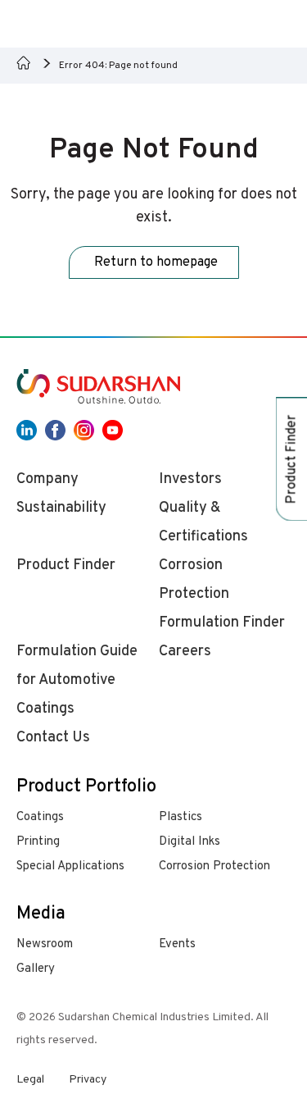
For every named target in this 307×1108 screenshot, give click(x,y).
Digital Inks (189, 842)
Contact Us (53, 737)
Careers (185, 651)
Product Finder (65, 565)
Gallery (35, 969)
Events (177, 944)
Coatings (40, 817)
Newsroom (44, 944)
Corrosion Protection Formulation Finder (222, 594)
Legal (30, 1080)
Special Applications (70, 866)
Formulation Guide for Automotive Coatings (77, 680)
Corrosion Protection (214, 866)
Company (47, 479)
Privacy (87, 1080)
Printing (38, 842)
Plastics (180, 817)
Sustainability (61, 508)
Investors (190, 479)
